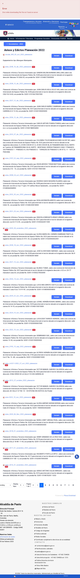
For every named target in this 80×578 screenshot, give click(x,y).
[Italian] (74, 26)
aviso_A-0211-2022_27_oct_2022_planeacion (21, 363)
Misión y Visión (40, 519)
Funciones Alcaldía (42, 525)
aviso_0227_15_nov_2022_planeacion (18, 262)
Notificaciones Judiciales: (44, 549)
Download (68, 56)
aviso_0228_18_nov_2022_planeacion (18, 245)
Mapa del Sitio (41, 568)
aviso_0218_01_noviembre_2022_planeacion (20, 431)
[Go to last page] (73, 485)
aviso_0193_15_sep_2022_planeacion (18, 347)
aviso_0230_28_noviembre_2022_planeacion (20, 228)
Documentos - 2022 (15, 44)
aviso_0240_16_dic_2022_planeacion (18, 67)
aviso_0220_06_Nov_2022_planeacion (18, 414)
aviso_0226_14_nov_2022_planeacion (18, 279)
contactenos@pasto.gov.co (45, 546)
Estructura (39, 522)
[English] (77, 23)
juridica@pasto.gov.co (43, 551)
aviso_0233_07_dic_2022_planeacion (18, 134)
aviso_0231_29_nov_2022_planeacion (18, 211)
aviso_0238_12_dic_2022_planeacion (18, 84)
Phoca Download (70, 495)
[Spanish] (70, 23)
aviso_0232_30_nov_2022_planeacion (18, 194)
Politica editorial (41, 534)
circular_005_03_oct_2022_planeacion (18, 54)
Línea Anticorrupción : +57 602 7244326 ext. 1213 (52, 557)
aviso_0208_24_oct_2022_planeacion (18, 175)
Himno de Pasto (49, 507)
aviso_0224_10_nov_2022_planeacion (18, 313)
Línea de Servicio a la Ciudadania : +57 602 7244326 (52, 554)
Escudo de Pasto (49, 513)
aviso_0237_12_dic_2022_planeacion (18, 101)
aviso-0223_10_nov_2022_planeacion (18, 397)
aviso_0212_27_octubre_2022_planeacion (20, 380)
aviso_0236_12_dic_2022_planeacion (18, 117)
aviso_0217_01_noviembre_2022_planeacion (20, 448)
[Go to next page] (69, 485)
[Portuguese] (75, 23)
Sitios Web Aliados (42, 565)
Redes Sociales (41, 537)
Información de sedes (7, 537)
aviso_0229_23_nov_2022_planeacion (18, 296)
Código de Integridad (42, 531)
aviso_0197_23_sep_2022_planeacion (18, 158)
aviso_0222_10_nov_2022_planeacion (18, 330)
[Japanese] (73, 23)
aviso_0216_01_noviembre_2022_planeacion (20, 465)
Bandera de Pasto (49, 510)
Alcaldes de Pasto (42, 528)
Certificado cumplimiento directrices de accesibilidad (53, 540)
